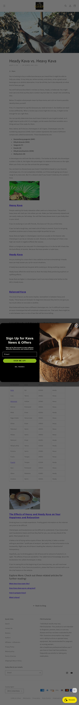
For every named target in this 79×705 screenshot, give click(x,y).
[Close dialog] (76, 325)
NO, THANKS (20, 367)
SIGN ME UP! (20, 360)
